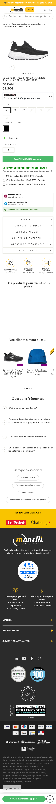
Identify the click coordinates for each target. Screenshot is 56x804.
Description (28, 220)
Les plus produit (28, 232)
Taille (7, 105)
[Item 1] (24, 388)
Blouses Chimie (28, 478)
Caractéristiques (28, 226)
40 (48, 110)
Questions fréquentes (28, 244)
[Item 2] (27, 389)
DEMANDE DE (29, 9)
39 (40, 110)
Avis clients (28, 250)
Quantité (9, 145)
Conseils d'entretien (28, 238)
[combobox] (28, 16)
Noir (6, 128)
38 (31, 110)
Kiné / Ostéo (28, 492)
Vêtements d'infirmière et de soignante (28, 500)
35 (6, 110)
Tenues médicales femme (28, 485)
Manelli (5, 24)
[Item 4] (31, 388)
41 (6, 118)
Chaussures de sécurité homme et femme (27, 24)
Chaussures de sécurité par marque (16, 26)
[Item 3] (29, 388)
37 (23, 110)
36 (15, 110)
